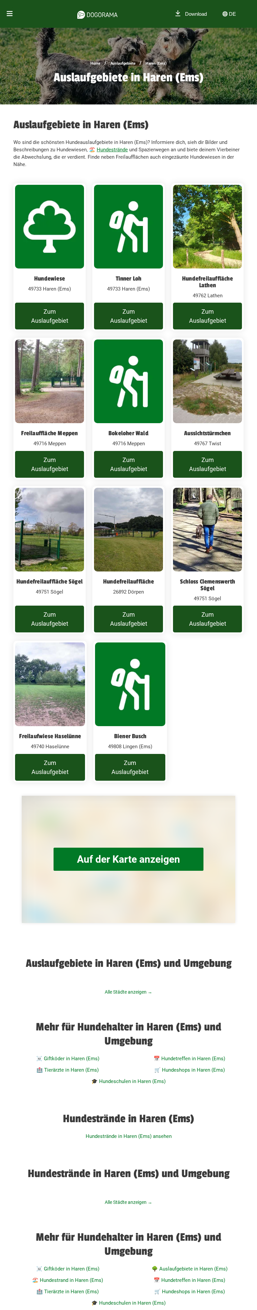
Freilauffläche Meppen (49, 433)
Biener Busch (130, 736)
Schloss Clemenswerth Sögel (207, 585)
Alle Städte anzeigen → (128, 992)
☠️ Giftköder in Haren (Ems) (67, 1059)
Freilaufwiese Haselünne (50, 736)
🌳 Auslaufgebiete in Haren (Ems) (190, 1269)
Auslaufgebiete (123, 63)
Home (95, 63)
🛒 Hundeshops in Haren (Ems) (189, 1070)
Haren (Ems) (156, 63)
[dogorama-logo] (97, 13)
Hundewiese (49, 278)
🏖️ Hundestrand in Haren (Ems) (67, 1280)
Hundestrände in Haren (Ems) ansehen (129, 1136)
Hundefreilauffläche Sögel (49, 581)
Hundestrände (112, 150)
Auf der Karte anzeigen (128, 859)
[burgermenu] (10, 14)
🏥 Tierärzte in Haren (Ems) (67, 1070)
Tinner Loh (129, 278)
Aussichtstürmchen (207, 433)
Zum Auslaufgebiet (49, 316)
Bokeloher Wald (128, 433)
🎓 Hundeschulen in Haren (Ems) (128, 1081)
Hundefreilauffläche (128, 581)
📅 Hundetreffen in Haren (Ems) (189, 1059)
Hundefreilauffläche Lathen (207, 282)
